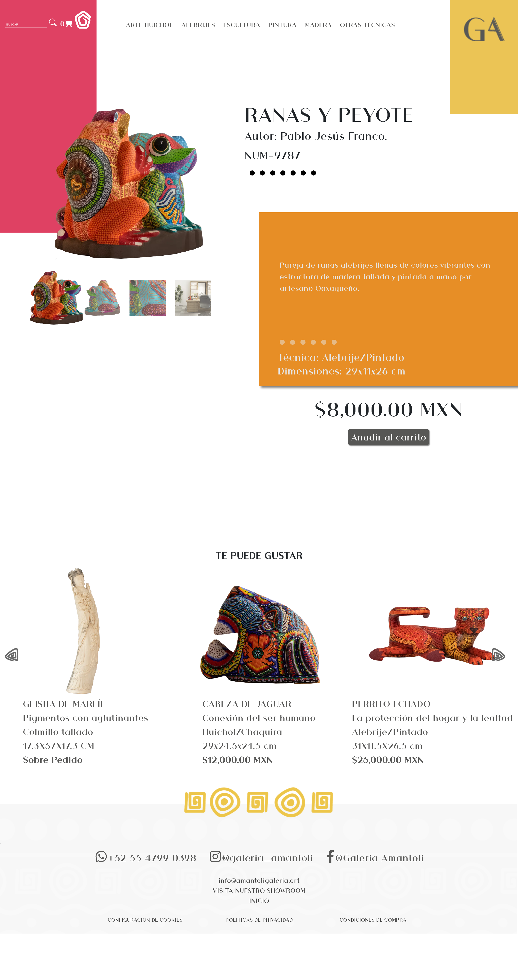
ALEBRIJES (198, 24)
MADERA (318, 24)
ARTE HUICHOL (149, 24)
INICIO (259, 900)
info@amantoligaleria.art (259, 880)
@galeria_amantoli (267, 857)
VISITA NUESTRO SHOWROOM (259, 890)
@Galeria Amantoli (379, 857)
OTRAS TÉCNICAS (367, 24)
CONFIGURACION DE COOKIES (145, 919)
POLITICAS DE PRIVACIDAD (259, 919)
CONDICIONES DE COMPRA (373, 919)
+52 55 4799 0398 (152, 857)
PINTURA (282, 24)
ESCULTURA (241, 24)
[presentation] (15, 655)
